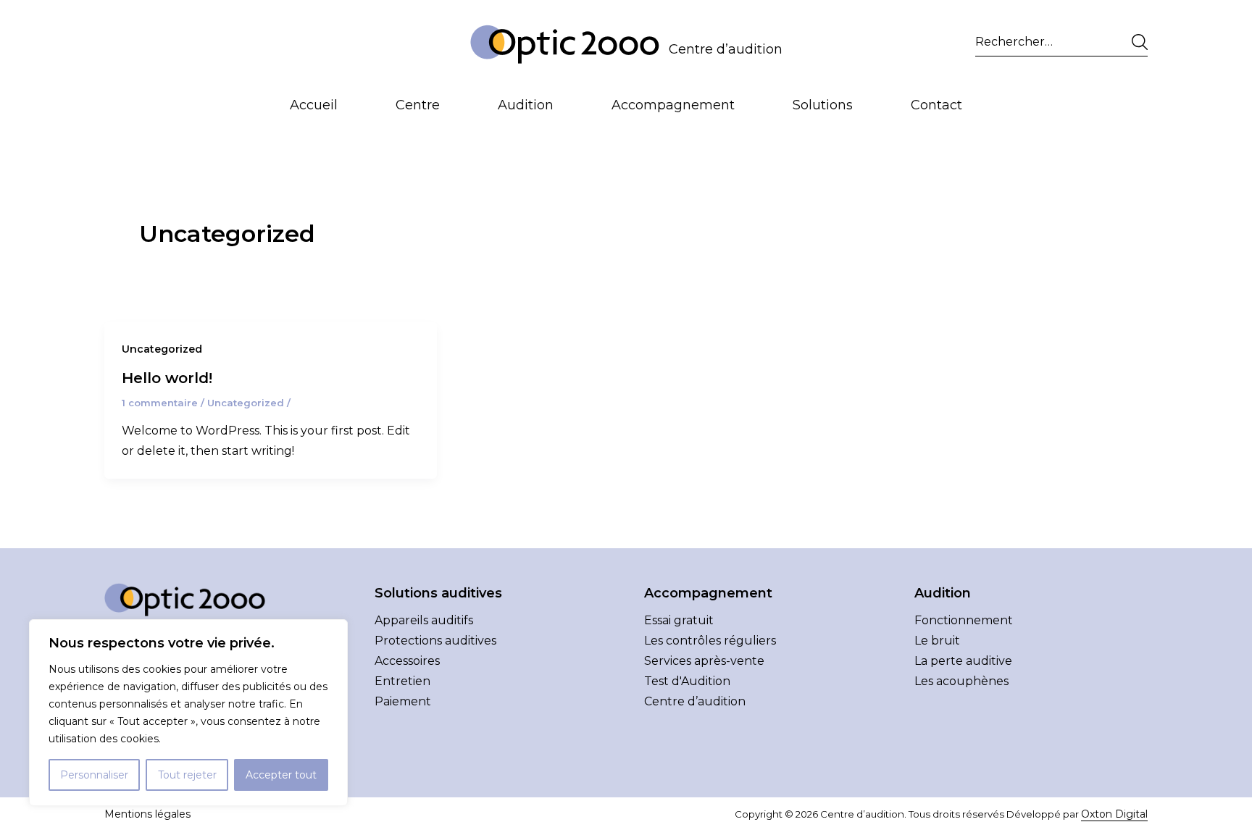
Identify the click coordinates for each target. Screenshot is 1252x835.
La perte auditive (963, 661)
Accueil (314, 105)
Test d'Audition (687, 681)
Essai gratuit (679, 620)
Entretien (402, 681)
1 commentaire (160, 402)
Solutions (823, 105)
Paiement (403, 701)
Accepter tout (281, 774)
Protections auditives (435, 640)
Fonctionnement (963, 620)
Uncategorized (162, 349)
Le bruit (937, 640)
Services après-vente (704, 661)
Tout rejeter (187, 774)
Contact (936, 105)
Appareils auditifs (424, 620)
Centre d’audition (726, 49)
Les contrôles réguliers (710, 640)
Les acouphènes (961, 681)
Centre (418, 105)
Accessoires (407, 661)
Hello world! (167, 378)
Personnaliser (94, 774)
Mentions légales (147, 814)
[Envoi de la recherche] (1137, 42)
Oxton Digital (1114, 814)
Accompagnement (673, 105)
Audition (526, 105)
